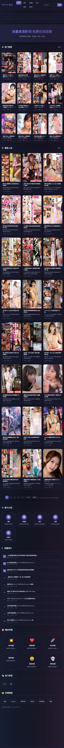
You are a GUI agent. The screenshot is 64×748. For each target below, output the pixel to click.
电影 (24, 3)
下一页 (28, 497)
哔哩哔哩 (22, 701)
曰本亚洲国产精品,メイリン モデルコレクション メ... (21, 605)
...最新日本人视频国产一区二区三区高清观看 (18, 577)
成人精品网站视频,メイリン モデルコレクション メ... (21, 562)
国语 (11, 684)
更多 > (59, 47)
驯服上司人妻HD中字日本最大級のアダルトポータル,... (21, 591)
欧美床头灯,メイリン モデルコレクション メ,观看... (20, 584)
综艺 (37, 3)
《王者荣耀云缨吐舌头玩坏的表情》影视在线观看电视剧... (22, 555)
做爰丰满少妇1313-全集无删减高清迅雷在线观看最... (21, 570)
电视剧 (31, 3)
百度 (5, 701)
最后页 (34, 497)
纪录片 (31, 7)
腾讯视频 (41, 701)
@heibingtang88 (16, 707)
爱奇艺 (32, 701)
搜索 (60, 5)
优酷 (50, 701)
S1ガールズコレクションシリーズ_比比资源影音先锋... (21, 598)
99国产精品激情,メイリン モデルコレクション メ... (20, 613)
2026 (4, 684)
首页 (19, 2)
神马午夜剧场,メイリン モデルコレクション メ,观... (20, 620)
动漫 (24, 7)
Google (13, 701)
